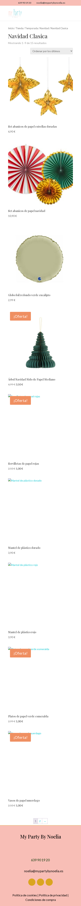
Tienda (19, 28)
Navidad (44, 28)
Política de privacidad (53, 895)
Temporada (31, 28)
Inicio (11, 28)
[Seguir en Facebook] (31, 882)
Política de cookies (24, 895)
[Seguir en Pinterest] (49, 882)
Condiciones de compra (40, 899)
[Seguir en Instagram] (40, 882)
